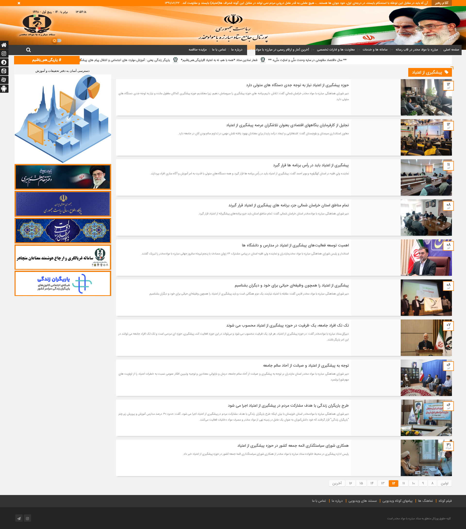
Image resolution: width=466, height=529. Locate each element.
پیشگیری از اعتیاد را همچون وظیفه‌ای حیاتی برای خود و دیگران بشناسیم (292, 285)
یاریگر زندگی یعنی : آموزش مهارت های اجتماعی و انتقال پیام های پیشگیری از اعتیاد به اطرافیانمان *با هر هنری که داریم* (159, 60)
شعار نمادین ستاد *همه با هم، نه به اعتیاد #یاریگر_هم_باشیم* (284, 60)
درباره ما (236, 49)
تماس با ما (219, 49)
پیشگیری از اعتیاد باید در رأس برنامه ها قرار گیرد (311, 165)
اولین (444, 483)
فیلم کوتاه (445, 501)
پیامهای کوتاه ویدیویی (397, 501)
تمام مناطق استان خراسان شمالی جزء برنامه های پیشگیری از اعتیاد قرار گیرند (288, 205)
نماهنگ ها (425, 501)
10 (413, 483)
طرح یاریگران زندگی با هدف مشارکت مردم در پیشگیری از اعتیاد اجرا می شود (288, 406)
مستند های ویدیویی (363, 501)
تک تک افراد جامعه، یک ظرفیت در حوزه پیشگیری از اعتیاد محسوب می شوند (287, 325)
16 (350, 483)
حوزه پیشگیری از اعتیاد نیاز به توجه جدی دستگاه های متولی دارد (297, 85)
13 (383, 483)
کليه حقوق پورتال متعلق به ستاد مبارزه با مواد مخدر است (419, 518)
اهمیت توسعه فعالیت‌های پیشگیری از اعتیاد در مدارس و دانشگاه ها (295, 245)
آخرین (337, 483)
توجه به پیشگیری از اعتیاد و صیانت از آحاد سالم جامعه (306, 365)
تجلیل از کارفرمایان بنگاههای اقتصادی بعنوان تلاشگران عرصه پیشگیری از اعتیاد (287, 125)
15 (361, 483)
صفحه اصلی (451, 49)
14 (372, 483)
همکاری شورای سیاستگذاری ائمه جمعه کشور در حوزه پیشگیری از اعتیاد (293, 446)
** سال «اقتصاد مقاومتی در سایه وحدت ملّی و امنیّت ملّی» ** (372, 60)
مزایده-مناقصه (198, 49)
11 (403, 483)
